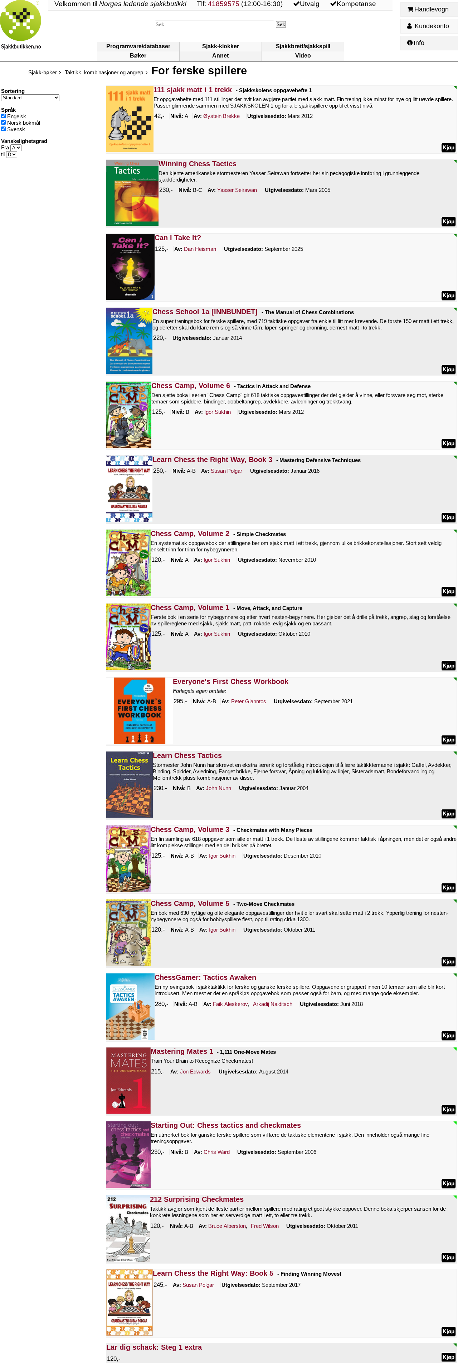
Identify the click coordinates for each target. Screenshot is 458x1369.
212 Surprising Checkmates (197, 1199)
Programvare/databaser (138, 46)
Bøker (138, 56)
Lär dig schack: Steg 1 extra (154, 1347)
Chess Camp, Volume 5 (190, 903)
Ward (217, 1152)
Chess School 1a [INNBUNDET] (205, 312)
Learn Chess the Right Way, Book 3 (212, 459)
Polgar (226, 471)
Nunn (218, 788)
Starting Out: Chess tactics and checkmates (226, 1125)
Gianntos (248, 701)
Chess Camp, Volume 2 (190, 533)
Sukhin (217, 412)
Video (303, 56)
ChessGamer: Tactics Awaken (205, 977)
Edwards (195, 1071)
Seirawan (237, 190)
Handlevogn (431, 9)
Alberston (227, 1226)
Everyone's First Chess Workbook (230, 681)
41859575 (223, 4)
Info (419, 42)
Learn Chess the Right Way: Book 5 (213, 1273)
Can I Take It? (178, 238)
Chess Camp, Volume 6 (190, 386)
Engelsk (16, 116)
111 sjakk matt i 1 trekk (193, 90)
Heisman (200, 249)
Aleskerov (230, 1004)
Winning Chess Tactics (198, 164)
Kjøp (448, 147)
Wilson (265, 1226)
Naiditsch (272, 1004)
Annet (220, 56)
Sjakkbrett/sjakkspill (303, 46)
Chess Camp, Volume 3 (190, 829)
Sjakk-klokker (220, 46)
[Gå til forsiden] (24, 30)
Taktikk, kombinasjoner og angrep (104, 72)
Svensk (15, 129)
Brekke (221, 116)
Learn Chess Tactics (187, 755)
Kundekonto (431, 26)
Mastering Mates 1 (182, 1051)
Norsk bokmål (23, 123)
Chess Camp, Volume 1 (190, 607)
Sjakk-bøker (42, 72)
